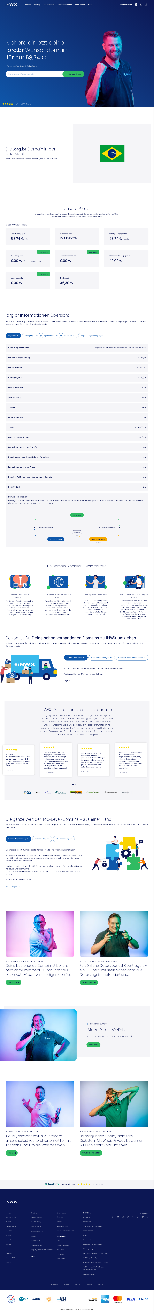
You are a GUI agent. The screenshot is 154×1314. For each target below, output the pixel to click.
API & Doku (60, 1250)
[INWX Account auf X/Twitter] (117, 1217)
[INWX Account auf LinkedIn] (137, 1217)
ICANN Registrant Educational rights (95, 1262)
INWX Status (61, 1259)
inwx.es (100, 1285)
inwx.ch (89, 1285)
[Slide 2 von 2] (75, 784)
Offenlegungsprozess (90, 1249)
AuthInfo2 (9, 1262)
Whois (8, 1249)
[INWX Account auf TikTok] (147, 1217)
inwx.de (66, 1285)
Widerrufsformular (89, 1274)
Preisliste (8, 1222)
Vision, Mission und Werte (65, 1231)
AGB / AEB (86, 1217)
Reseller (34, 1236)
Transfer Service (36, 1245)
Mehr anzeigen (11, 886)
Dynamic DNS (10, 1258)
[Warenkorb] (141, 4)
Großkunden (35, 1241)
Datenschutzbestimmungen (92, 1226)
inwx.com (54, 1285)
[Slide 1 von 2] (73, 784)
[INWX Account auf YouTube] (142, 1217)
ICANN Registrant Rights (91, 1258)
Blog (32, 1256)
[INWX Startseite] (11, 4)
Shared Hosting (36, 1217)
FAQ (58, 1241)
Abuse (85, 1235)
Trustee (8, 1244)
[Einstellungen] (136, 4)
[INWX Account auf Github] (132, 1217)
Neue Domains (11, 1226)
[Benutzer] (146, 4)
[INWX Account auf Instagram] (122, 1217)
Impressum (87, 1222)
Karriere (59, 1222)
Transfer (8, 1235)
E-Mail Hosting (36, 1222)
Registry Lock (10, 1253)
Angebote (9, 1231)
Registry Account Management (42, 1250)
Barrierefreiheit (88, 1231)
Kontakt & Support (63, 1245)
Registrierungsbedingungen (92, 1244)
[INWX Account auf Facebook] (127, 1217)
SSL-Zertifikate (36, 1226)
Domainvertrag (88, 1240)
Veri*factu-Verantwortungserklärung (95, 1253)
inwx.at (77, 1285)
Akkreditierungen (63, 1226)
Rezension (60, 1254)
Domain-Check (11, 1217)
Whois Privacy (10, 1240)
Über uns (60, 1217)
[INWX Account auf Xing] (112, 1217)
